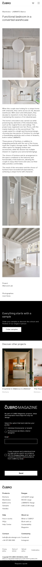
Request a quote (21, 564)
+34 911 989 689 (8, 540)
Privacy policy (4, 550)
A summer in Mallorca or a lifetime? (16, 389)
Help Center (6, 524)
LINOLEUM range (27, 506)
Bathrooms (6, 503)
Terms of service (15, 550)
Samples (5, 506)
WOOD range (26, 500)
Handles (5, 509)
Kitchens (5, 497)
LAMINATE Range (28, 503)
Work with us (26, 522)
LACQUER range (27, 497)
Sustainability (26, 524)
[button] (39, 3)
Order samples (12, 329)
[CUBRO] (6, 3)
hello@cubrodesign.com (11, 537)
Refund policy (24, 550)
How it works (7, 519)
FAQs (4, 522)
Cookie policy (35, 550)
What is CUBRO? (27, 519)
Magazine (25, 527)
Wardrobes (6, 500)
